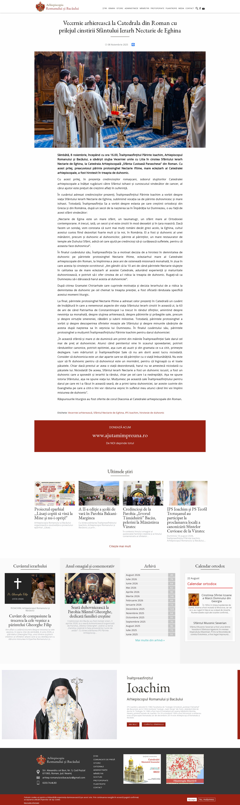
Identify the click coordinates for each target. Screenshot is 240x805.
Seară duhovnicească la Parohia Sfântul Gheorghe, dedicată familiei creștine (90, 611)
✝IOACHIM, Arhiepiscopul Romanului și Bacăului (30, 609)
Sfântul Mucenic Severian (210, 622)
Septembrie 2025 (136, 621)
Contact (97, 787)
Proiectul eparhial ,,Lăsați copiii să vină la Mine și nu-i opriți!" (53, 513)
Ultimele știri (120, 471)
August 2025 (133, 625)
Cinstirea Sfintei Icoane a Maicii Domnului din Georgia (217, 598)
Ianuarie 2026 (134, 604)
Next (203, 99)
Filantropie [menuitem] (171, 8)
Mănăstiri (98, 773)
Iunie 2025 (132, 634)
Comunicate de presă (104, 759)
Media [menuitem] (181, 8)
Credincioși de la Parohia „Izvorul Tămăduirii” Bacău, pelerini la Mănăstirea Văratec (141, 518)
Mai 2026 (131, 587)
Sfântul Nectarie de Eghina (109, 412)
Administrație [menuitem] (131, 8)
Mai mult (133, 724)
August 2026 (133, 575)
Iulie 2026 (131, 579)
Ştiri (95, 756)
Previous (37, 99)
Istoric (97, 763)
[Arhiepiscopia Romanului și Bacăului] (58, 759)
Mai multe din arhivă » (150, 640)
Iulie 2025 (131, 630)
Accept (192, 799)
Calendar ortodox (201, 583)
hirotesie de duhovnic (152, 412)
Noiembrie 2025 (135, 613)
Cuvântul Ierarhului (154, 724)
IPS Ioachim (131, 412)
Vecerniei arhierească (80, 412)
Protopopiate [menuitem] (157, 8)
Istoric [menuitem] (119, 8)
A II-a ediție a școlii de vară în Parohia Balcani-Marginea (98, 513)
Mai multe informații (31, 803)
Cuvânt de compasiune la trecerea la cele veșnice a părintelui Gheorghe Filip (30, 620)
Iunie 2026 (132, 583)
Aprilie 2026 (132, 592)
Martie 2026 (133, 596)
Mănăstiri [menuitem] (144, 8)
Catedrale (98, 766)
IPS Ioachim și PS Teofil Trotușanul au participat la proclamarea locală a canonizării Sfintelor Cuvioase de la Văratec (187, 520)
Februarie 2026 (134, 600)
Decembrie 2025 (135, 609)
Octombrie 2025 (135, 617)
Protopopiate (100, 780)
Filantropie (99, 784)
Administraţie (100, 770)
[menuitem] (57, 6)
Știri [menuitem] (105, 8)
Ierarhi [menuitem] (111, 8)
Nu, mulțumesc (206, 799)
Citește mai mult (120, 546)
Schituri (97, 777)
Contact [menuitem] (190, 8)
